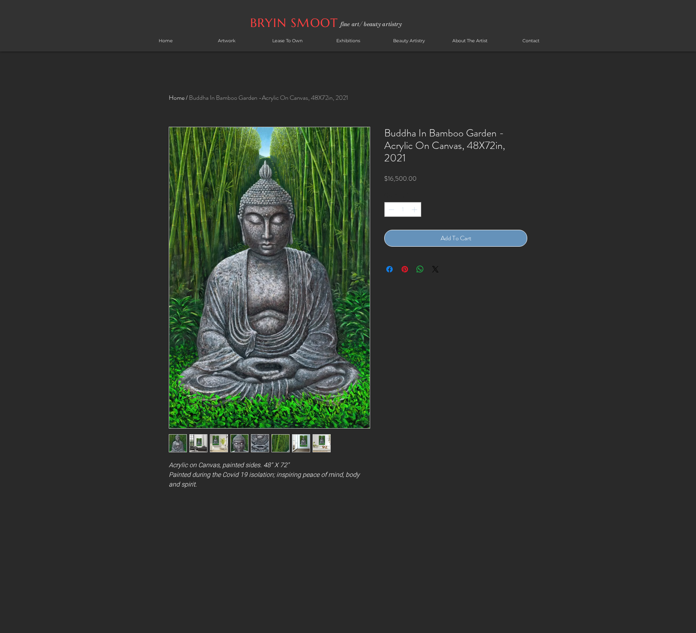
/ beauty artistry (380, 24)
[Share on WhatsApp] (420, 269)
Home (176, 97)
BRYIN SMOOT (296, 22)
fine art (349, 24)
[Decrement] (390, 209)
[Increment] (415, 209)
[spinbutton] (403, 209)
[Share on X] (435, 269)
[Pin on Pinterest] (405, 269)
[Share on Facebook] (389, 269)
